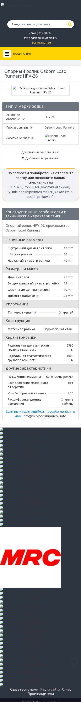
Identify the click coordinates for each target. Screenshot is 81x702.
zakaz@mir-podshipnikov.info (50, 194)
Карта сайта (50, 689)
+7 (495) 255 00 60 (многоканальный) (40, 187)
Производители (40, 693)
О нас (66, 689)
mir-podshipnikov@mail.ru (40, 37)
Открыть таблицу (67, 401)
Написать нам (41, 42)
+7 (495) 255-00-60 (39, 33)
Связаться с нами (24, 689)
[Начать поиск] (70, 24)
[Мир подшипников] (40, 10)
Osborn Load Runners (59, 127)
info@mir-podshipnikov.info (44, 416)
